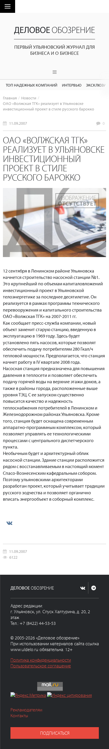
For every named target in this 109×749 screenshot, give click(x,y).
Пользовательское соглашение (40, 666)
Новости (28, 98)
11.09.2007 (18, 123)
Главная (10, 98)
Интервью (71, 85)
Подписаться (54, 733)
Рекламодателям (26, 710)
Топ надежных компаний (31, 85)
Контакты (19, 715)
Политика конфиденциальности (40, 660)
